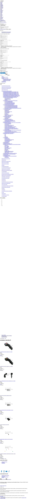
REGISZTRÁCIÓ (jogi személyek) (6, 32)
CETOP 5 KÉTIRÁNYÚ (8, 130)
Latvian (1, 14)
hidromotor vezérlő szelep (8, 115)
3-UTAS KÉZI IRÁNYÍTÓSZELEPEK (10, 102)
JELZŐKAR (6, 156)
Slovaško (1, 6)
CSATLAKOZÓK (7, 129)
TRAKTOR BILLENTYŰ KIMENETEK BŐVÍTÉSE (10, 153)
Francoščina (1, 7)
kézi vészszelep (6, 114)
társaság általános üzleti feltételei (8, 67)
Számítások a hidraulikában (5, 78)
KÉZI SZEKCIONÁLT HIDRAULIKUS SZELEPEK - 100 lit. (11, 94)
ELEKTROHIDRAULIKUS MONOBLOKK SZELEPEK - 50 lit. (11, 95)
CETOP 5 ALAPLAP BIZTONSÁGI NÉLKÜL (11, 131)
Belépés (10, 29)
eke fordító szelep (7, 150)
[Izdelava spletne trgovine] (1, 486)
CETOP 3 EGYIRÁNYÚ (8, 123)
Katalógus (3, 477)
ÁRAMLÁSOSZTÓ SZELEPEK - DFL (10, 120)
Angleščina (1, 5)
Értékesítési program (2, 83)
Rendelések (3, 462)
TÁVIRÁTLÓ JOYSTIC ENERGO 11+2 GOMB (6, 366)
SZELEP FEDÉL (7, 157)
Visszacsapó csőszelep (7, 109)
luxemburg (1, 18)
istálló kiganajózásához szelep (8, 111)
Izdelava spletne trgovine (3, 485)
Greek (1, 13)
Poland (1, 15)
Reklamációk (3, 463)
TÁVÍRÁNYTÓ (7, 138)
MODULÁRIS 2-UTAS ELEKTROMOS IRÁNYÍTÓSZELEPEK (13, 108)
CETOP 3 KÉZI (7, 124)
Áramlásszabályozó (7, 117)
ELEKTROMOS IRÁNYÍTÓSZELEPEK (8, 104)
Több (1, 355)
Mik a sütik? (1, 496)
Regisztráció (4, 47)
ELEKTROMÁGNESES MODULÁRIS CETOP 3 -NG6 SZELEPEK (12, 122)
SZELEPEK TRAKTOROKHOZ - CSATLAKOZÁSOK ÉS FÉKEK (11, 144)
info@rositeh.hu (9, 479)
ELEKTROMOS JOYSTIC (8, 140)
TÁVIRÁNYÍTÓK (5, 137)
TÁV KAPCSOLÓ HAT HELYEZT (9, 139)
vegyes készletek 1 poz (7, 98)
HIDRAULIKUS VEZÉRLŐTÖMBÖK (7, 335)
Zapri (1, 84)
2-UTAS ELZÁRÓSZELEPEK (9, 101)
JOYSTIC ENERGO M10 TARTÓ (4, 424)
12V (5, 134)
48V (5, 135)
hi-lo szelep (6, 113)
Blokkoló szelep (7, 110)
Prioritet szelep (6, 118)
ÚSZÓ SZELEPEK (5, 154)
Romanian (1, 11)
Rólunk (3, 76)
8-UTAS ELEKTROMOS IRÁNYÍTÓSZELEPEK (11, 107)
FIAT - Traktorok (7, 146)
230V (5, 136)
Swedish (1, 12)
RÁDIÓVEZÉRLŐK (6, 142)
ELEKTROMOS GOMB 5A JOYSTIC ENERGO (6, 439)
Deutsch (1, 2)
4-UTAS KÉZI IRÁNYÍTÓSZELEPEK (10, 103)
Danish (1, 9)
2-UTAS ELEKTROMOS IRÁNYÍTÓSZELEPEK (11, 105)
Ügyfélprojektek (4, 81)
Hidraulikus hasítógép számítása (7, 79)
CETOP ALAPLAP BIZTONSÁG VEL (10, 127)
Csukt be (7, 29)
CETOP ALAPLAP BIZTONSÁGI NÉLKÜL (10, 126)
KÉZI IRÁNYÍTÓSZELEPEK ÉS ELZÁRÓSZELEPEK (10, 100)
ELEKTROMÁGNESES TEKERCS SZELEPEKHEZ (11, 128)
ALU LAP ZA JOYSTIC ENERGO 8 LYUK (5, 395)
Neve (5, 338)
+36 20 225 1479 (3, 479)
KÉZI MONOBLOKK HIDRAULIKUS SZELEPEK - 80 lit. (10, 92)
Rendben (23, 497)
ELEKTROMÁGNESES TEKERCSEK (8, 133)
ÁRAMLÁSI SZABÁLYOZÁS (7, 116)
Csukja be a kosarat (3, 25)
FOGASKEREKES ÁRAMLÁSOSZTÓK (10, 121)
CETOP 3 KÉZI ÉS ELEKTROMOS (9, 125)
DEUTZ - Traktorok (7, 148)
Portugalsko (1, 10)
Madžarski (1, 4)
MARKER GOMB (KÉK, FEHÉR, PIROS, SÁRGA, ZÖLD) (7, 453)
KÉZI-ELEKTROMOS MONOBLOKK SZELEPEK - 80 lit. (10, 96)
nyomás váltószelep (7, 112)
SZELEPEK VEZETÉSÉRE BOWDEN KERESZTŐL (10, 97)
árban (3, 338)
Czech (1, 16)
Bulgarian (1, 17)
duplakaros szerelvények (8, 99)
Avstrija (1, 3)
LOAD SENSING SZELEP (6, 155)
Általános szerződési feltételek (5, 475)
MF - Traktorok (7, 147)
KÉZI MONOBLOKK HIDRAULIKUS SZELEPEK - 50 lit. (10, 91)
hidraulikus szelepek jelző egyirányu (9, 151)
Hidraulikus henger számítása (6, 80)
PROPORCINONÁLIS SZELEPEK (7, 143)
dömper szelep (6, 149)
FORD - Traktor (7, 152)
